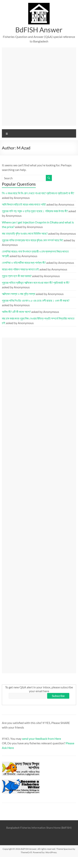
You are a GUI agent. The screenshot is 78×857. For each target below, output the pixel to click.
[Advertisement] (39, 86)
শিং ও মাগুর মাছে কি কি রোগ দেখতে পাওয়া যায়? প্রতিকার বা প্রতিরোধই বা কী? (38, 193)
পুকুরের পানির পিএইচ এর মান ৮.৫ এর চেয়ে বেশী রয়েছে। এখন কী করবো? (35, 300)
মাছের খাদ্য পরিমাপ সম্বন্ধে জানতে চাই (20, 269)
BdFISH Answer (38, 30)
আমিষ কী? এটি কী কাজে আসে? (16, 311)
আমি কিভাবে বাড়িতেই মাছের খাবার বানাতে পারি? (24, 204)
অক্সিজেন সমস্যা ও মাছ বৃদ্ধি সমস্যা (18, 294)
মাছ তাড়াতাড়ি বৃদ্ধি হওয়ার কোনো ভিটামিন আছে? (25, 233)
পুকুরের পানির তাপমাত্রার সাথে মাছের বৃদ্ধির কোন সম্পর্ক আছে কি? (32, 240)
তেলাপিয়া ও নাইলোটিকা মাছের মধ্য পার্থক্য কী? (24, 262)
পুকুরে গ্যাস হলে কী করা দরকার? (16, 276)
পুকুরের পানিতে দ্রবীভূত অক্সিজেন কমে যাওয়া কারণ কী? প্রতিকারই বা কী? (35, 282)
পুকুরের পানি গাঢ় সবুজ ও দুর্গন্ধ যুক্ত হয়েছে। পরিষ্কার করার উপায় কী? (35, 211)
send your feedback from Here (41, 738)
